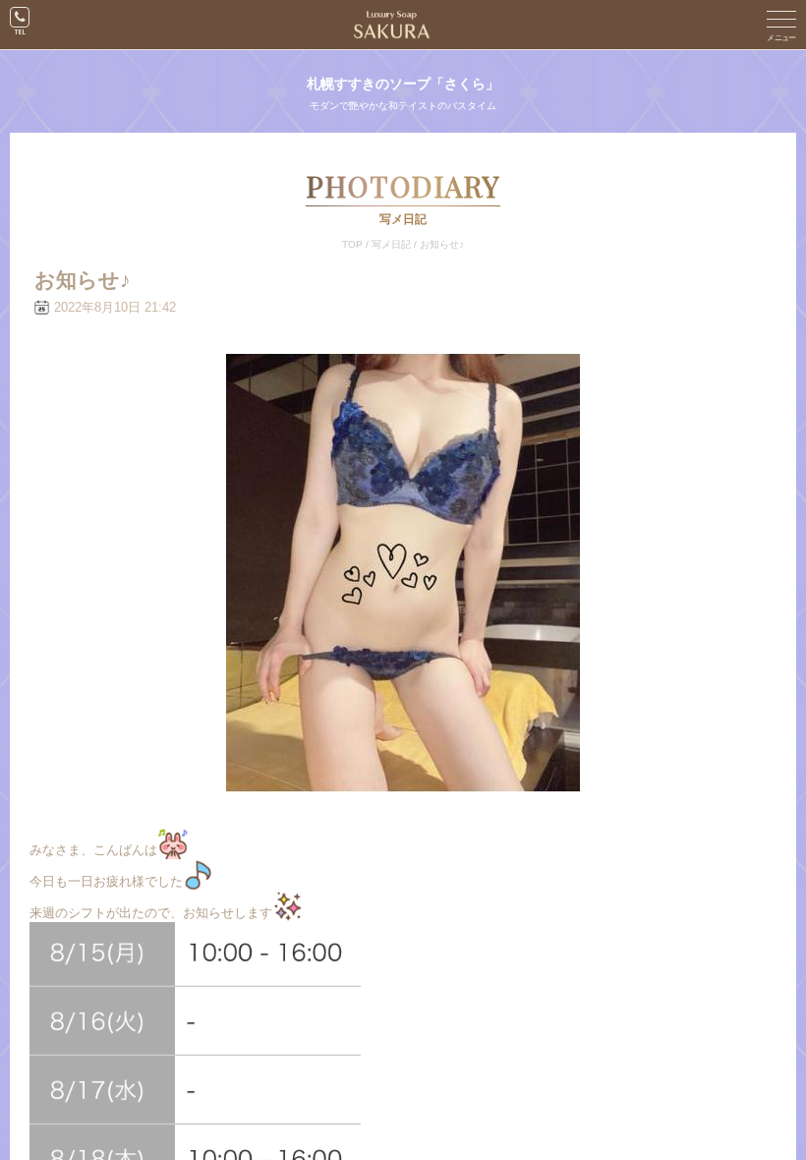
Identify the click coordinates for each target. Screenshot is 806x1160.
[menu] (781, 24)
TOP (352, 244)
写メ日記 (391, 244)
